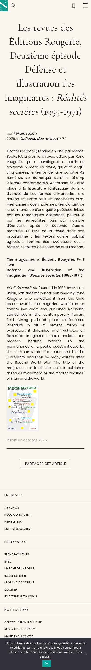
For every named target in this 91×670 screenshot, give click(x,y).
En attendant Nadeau (20, 596)
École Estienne (15, 575)
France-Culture (16, 554)
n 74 (43, 138)
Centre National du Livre (23, 622)
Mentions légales (17, 529)
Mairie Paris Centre (18, 636)
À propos (11, 507)
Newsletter (13, 521)
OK (47, 663)
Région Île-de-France (20, 629)
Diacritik (11, 589)
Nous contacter (17, 515)
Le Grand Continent (19, 582)
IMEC (7, 561)
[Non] (85, 654)
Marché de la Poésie (19, 568)
